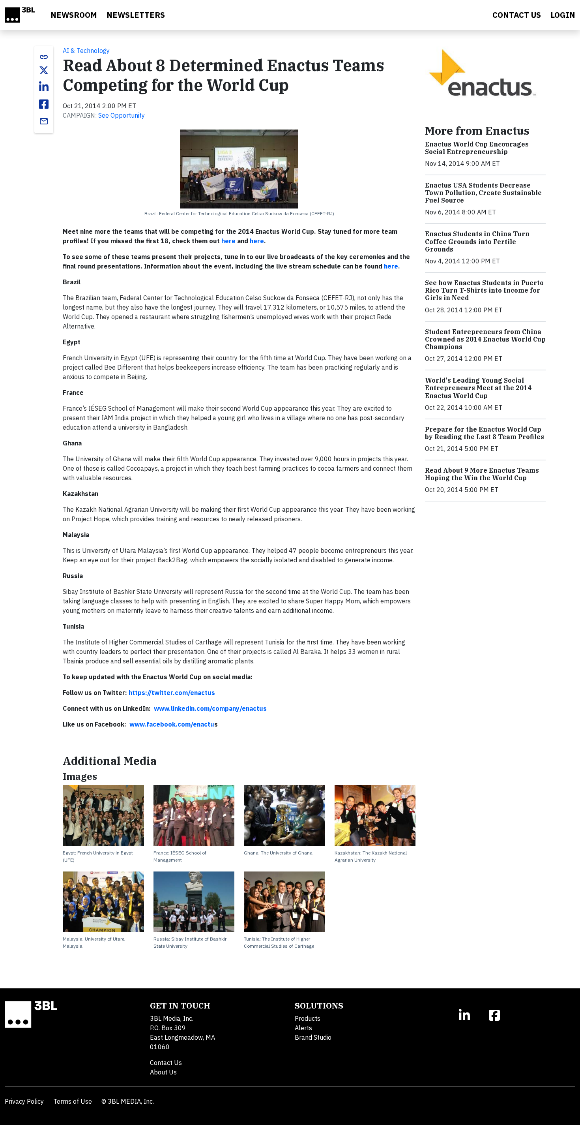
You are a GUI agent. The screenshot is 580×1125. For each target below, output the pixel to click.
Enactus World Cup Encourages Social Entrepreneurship (477, 148)
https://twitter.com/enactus (172, 693)
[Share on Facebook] (44, 104)
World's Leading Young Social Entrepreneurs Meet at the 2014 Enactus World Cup (478, 387)
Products (307, 1018)
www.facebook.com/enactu (171, 724)
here (228, 241)
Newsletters (136, 14)
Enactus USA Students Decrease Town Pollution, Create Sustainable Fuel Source (483, 192)
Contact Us (166, 1063)
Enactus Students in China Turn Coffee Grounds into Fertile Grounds (477, 241)
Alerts (303, 1028)
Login (562, 14)
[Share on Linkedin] (44, 87)
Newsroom (74, 14)
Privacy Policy (24, 1101)
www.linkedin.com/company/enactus (210, 708)
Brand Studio (313, 1037)
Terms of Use (72, 1101)
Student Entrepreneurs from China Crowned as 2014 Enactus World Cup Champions (485, 339)
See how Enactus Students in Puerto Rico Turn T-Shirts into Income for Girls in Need (484, 290)
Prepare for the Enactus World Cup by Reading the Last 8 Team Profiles (484, 433)
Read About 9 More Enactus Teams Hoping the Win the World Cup (482, 474)
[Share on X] (44, 70)
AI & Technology (86, 50)
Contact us (516, 14)
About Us (163, 1072)
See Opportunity (121, 115)
